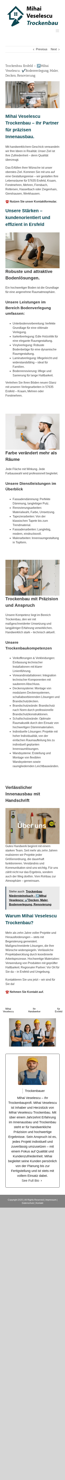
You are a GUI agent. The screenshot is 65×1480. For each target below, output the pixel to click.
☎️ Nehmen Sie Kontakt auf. (24, 991)
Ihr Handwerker (34, 1010)
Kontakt (39, 1203)
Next (54, 49)
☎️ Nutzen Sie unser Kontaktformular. (31, 201)
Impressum (51, 1200)
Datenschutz (28, 1203)
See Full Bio (30, 1180)
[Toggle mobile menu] (58, 31)
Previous (41, 49)
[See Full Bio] (41, 1180)
